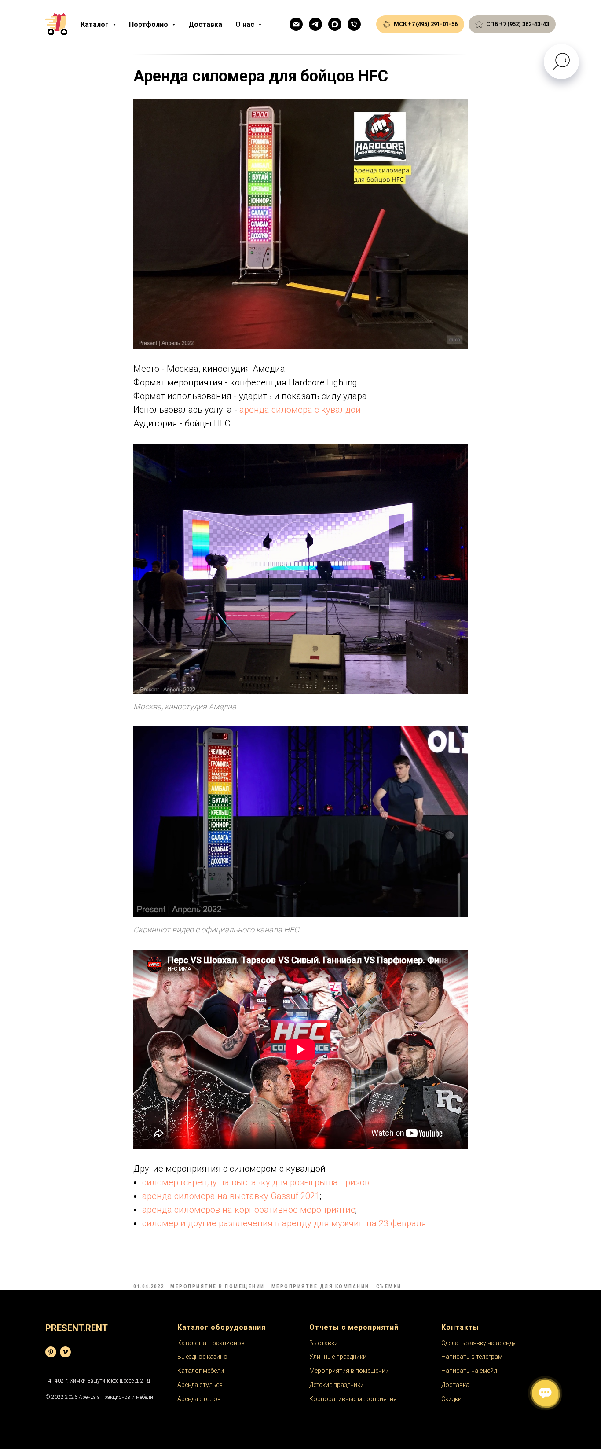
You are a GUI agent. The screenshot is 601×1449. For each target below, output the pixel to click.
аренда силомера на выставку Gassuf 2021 (231, 1196)
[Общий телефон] (354, 24)
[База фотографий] (50, 1351)
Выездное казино (202, 1356)
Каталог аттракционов (211, 1342)
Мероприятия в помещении (349, 1370)
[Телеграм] (315, 24)
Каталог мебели (200, 1370)
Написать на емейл (469, 1370)
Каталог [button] (95, 24)
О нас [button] (245, 24)
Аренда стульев (200, 1384)
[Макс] (334, 24)
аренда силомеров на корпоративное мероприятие (248, 1209)
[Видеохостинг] (65, 1351)
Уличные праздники (337, 1356)
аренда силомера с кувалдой (300, 409)
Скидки (451, 1398)
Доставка (205, 24)
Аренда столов (199, 1398)
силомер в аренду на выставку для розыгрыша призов (256, 1182)
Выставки (323, 1342)
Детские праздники (336, 1384)
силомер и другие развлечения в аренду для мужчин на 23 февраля (284, 1223)
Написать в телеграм (471, 1356)
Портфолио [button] (149, 24)
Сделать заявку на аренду (478, 1342)
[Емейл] (296, 24)
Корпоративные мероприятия (353, 1398)
